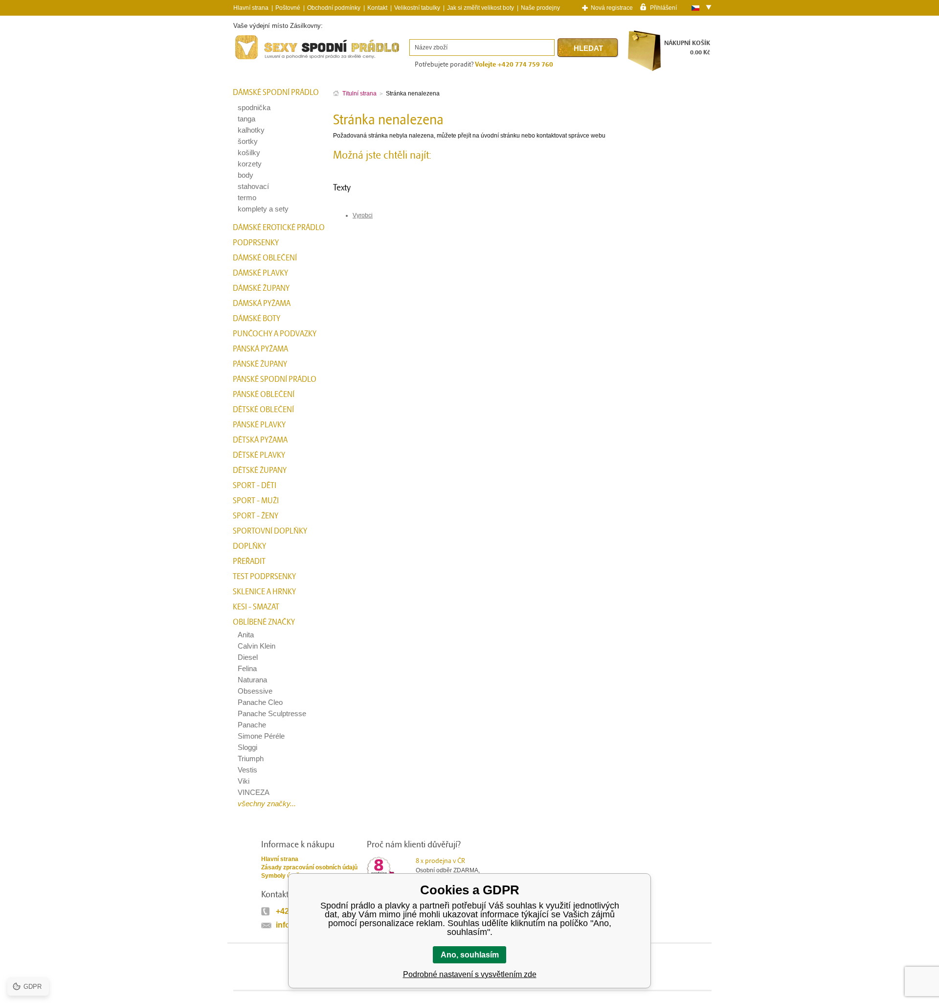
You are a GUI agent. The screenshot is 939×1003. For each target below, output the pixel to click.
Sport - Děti (254, 486)
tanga (246, 118)
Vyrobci (363, 215)
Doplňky (249, 546)
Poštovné (287, 8)
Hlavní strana (279, 859)
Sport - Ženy (255, 516)
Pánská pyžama (260, 349)
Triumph (251, 758)
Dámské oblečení (265, 258)
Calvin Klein (256, 646)
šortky (248, 141)
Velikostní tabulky (417, 8)
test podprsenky (264, 577)
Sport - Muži (256, 501)
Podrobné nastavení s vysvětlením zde (470, 974)
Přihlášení (663, 7)
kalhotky (251, 130)
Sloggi (247, 747)
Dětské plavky (259, 455)
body (245, 175)
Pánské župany (260, 364)
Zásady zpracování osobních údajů (309, 867)
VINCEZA (253, 792)
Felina (247, 668)
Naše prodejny (540, 8)
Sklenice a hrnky (264, 592)
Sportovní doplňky (270, 531)
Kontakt (377, 8)
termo (247, 197)
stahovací (253, 186)
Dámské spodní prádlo (276, 92)
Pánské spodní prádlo (274, 379)
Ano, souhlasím (470, 955)
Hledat (588, 48)
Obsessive (255, 691)
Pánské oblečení (263, 394)
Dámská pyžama (262, 303)
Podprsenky (256, 243)
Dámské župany (261, 288)
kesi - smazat (256, 607)
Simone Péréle (261, 736)
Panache (252, 724)
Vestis (247, 769)
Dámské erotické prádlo (279, 228)
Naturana (252, 679)
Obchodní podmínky (333, 8)
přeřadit (249, 561)
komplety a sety (263, 208)
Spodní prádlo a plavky (259, 59)
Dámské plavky (260, 273)
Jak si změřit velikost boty (480, 8)
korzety (250, 163)
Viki (243, 781)
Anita (246, 634)
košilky (249, 152)
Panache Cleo (260, 702)
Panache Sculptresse (272, 713)
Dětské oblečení (263, 410)
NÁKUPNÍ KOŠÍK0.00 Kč (687, 47)
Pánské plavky (259, 425)
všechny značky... (267, 803)
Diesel (248, 657)
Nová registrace (612, 8)
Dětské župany (260, 470)
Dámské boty (256, 319)
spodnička (254, 107)
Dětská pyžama (260, 440)
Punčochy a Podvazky (274, 334)
